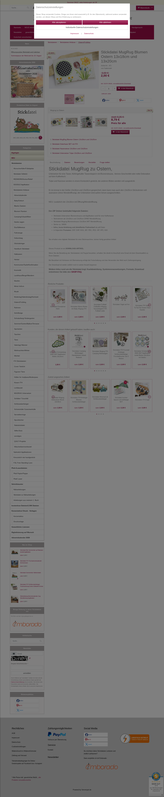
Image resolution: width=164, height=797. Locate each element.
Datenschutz (89, 33)
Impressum (74, 33)
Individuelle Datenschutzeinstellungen (82, 27)
